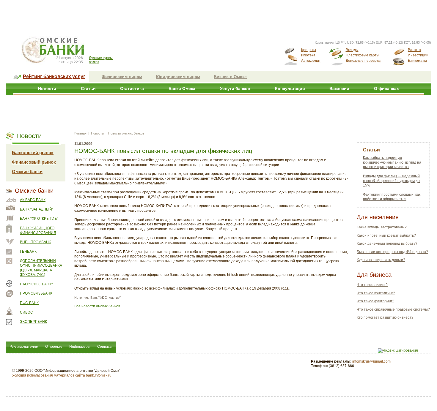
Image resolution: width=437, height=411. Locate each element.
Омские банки (27, 171)
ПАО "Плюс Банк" (36, 284)
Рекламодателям (24, 346)
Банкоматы (417, 61)
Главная (80, 133)
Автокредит (311, 61)
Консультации (290, 88)
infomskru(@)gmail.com (371, 361)
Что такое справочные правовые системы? (393, 309)
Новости (47, 88)
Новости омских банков (126, 133)
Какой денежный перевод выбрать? (387, 243)
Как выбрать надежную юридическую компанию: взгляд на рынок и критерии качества (392, 162)
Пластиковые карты (362, 55)
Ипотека (308, 55)
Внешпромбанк (35, 242)
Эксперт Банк (33, 322)
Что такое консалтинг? (376, 293)
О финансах (386, 88)
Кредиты (308, 50)
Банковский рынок (33, 152)
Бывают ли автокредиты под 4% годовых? (392, 252)
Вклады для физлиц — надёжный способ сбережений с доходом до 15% (391, 180)
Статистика (132, 88)
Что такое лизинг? (372, 285)
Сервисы (104, 346)
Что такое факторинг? (375, 301)
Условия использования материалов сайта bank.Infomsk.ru (61, 375)
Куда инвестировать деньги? (381, 260)
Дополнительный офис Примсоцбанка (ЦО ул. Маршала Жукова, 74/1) (41, 268)
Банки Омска (182, 88)
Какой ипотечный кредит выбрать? (386, 235)
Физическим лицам (122, 76)
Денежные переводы (363, 61)
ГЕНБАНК (28, 251)
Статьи (88, 88)
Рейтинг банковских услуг (54, 76)
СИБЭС (26, 312)
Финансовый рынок (34, 162)
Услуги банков (235, 88)
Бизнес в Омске (230, 76)
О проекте (53, 346)
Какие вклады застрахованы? (382, 227)
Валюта (414, 50)
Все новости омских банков (97, 306)
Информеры (79, 346)
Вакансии (339, 88)
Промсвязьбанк (36, 293)
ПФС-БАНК (29, 303)
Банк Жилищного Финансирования (38, 230)
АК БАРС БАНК (32, 200)
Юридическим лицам (178, 76)
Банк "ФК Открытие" (39, 218)
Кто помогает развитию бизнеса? (385, 317)
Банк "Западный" (36, 209)
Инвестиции (418, 55)
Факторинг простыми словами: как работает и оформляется (391, 196)
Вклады (352, 50)
